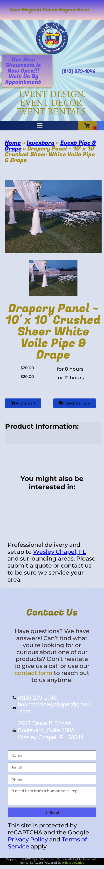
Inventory (41, 143)
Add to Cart (25, 403)
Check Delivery (77, 403)
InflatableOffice (73, 862)
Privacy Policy (28, 839)
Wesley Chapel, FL (59, 551)
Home (13, 143)
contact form (33, 672)
